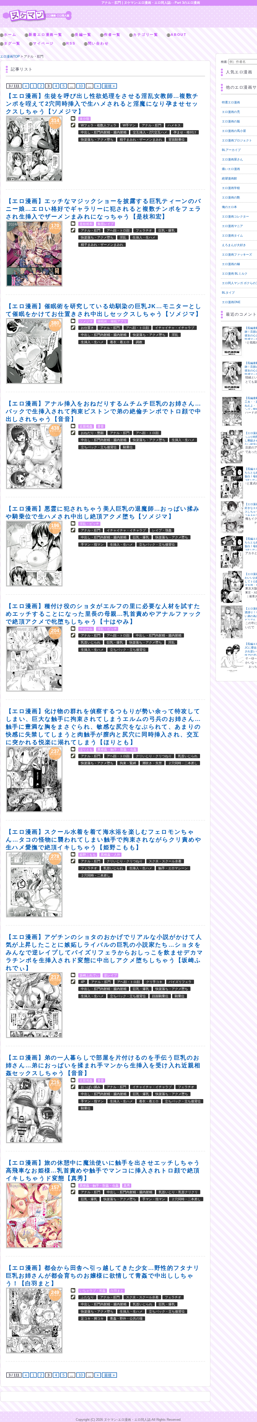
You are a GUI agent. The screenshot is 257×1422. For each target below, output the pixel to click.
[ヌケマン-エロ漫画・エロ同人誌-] (37, 11)
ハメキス (174, 125)
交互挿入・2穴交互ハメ (150, 132)
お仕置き (87, 328)
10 (81, 86)
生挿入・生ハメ (144, 237)
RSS (70, 43)
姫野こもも (88, 855)
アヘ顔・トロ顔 (118, 230)
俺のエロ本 (229, 207)
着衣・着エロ (120, 342)
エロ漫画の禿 (231, 112)
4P (83, 982)
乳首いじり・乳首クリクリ (178, 1192)
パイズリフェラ (180, 982)
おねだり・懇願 (92, 433)
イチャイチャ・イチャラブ (174, 328)
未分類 (84, 119)
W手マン (129, 125)
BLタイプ (228, 292)
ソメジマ (86, 321)
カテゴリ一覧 (145, 35)
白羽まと (116, 1291)
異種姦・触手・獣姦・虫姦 (117, 749)
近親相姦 (86, 426)
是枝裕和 (86, 224)
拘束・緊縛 (128, 763)
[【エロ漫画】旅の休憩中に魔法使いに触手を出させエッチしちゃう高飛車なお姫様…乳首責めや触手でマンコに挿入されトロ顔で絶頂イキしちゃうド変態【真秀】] (34, 1215)
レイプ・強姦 (162, 530)
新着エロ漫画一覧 (45, 35)
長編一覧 (83, 35)
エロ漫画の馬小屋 (234, 131)
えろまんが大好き (234, 245)
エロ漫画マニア (232, 226)
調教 (139, 342)
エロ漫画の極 (231, 264)
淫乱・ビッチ (89, 524)
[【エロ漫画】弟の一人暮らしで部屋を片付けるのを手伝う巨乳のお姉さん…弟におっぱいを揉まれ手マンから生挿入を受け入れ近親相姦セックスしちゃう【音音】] (34, 1110)
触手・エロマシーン (173, 868)
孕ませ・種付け (184, 132)
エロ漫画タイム (232, 235)
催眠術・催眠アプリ (112, 321)
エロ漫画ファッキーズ (237, 254)
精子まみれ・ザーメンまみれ (141, 139)
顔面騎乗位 (160, 996)
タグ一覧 (12, 43)
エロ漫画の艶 (231, 197)
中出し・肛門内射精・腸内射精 (103, 132)
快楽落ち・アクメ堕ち (97, 139)
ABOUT (179, 35)
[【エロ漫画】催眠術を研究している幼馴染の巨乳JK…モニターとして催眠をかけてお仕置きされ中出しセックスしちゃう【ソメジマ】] (34, 351)
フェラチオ (144, 230)
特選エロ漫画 (231, 102)
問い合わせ (98, 43)
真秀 (126, 1185)
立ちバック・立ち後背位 (99, 447)
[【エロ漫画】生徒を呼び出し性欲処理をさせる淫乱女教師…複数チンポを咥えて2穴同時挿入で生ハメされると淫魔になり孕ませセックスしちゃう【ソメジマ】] (34, 148)
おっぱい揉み (90, 1087)
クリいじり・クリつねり (154, 756)
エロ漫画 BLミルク (234, 273)
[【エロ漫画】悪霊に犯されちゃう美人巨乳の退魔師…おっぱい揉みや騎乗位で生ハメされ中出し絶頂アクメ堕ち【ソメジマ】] (34, 553)
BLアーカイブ (231, 150)
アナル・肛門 (151, 125)
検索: (224, 62)
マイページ (43, 43)
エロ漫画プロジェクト (237, 140)
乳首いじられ (90, 642)
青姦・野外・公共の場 (126, 1318)
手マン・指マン (92, 544)
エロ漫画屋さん (232, 159)
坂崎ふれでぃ (89, 975)
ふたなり (87, 1297)
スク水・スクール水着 (165, 861)
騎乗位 (128, 447)
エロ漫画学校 (231, 188)
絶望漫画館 (229, 178)
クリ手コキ (154, 982)
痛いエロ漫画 (231, 169)
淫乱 (123, 237)
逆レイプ (110, 975)
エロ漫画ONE (231, 302)
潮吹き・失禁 (152, 763)
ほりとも (86, 749)
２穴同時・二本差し (183, 763)
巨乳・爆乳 (166, 230)
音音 (100, 426)
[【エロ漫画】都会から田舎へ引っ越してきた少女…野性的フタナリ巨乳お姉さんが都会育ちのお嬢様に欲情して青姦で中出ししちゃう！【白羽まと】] (34, 1320)
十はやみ (86, 629)
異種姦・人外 (110, 855)
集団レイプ (105, 224)
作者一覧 (112, 35)
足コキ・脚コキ (92, 1318)
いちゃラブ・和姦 (93, 1291)
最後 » (109, 86)
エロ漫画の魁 (231, 121)
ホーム (10, 35)
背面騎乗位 (176, 139)
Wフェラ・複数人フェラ (98, 125)
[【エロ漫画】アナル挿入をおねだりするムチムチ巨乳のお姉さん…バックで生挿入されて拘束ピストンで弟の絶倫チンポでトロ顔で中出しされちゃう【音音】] (34, 456)
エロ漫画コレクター (235, 216)
